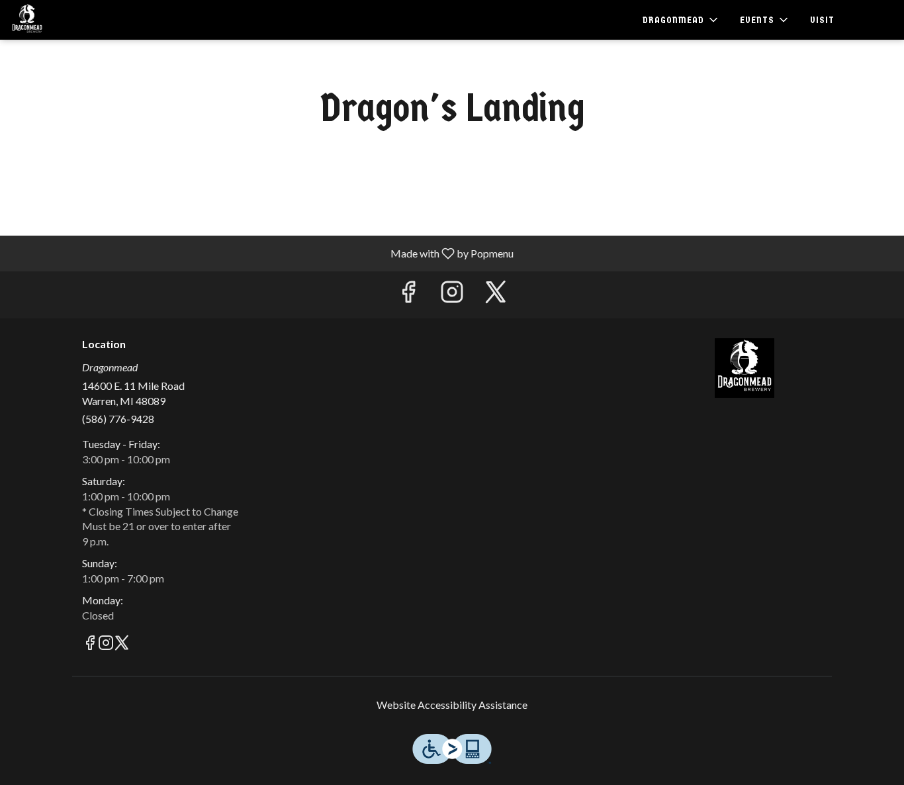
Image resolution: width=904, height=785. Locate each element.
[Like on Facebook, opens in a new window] (408, 295)
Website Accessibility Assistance (452, 704)
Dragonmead (745, 368)
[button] (681, 20)
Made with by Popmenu (262, 252)
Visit (822, 20)
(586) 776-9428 (118, 418)
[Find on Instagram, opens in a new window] (452, 295)
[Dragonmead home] (70, 19)
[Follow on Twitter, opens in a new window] (496, 295)
